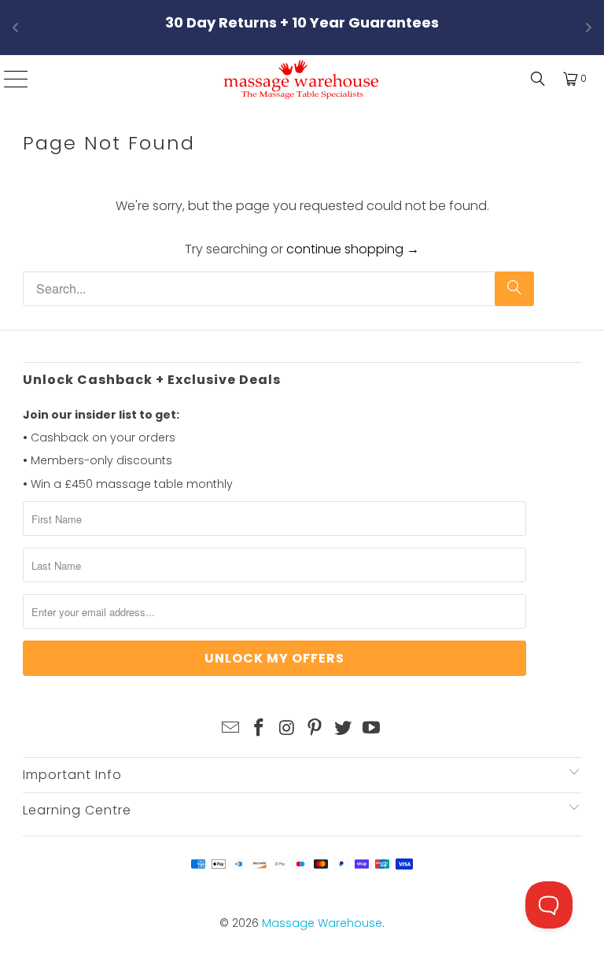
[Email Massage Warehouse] (231, 728)
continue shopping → (352, 249)
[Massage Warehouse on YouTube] (371, 728)
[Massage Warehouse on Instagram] (287, 728)
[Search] (534, 78)
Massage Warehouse (322, 923)
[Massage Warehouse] (302, 78)
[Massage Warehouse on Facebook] (259, 728)
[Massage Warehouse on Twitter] (343, 728)
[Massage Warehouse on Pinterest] (315, 728)
